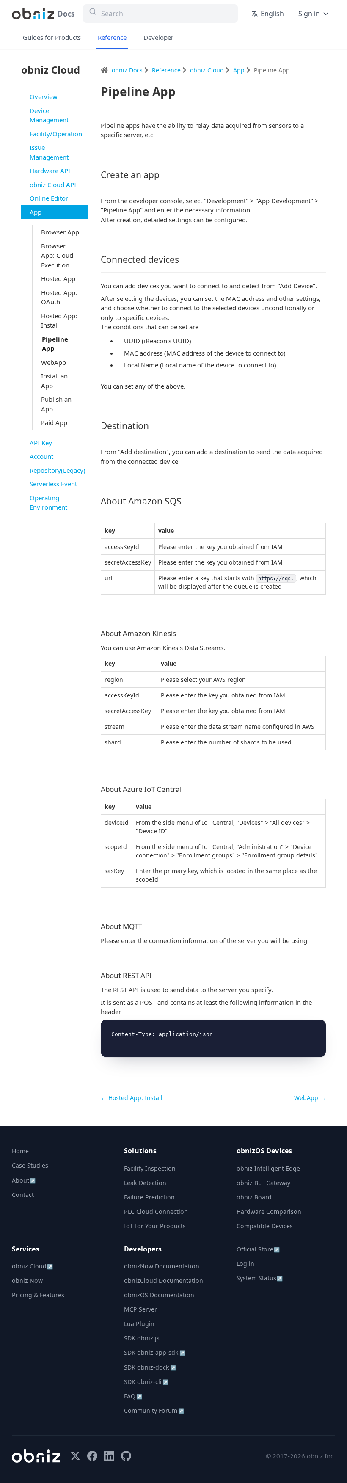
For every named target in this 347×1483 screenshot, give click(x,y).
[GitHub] (126, 1456)
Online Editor (49, 198)
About (24, 1180)
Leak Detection (145, 1183)
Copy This (305, 1029)
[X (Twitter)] (75, 1456)
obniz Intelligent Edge (268, 1168)
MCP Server (140, 1309)
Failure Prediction (149, 1197)
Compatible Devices (265, 1226)
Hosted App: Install (59, 320)
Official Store (258, 1249)
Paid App (54, 422)
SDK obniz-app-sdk (154, 1352)
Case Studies (30, 1165)
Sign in (309, 13)
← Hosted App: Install (131, 1098)
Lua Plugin (139, 1324)
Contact (23, 1195)
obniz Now (27, 1280)
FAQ (133, 1396)
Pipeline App (55, 344)
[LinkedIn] (109, 1456)
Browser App (60, 232)
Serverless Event (53, 484)
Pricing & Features (38, 1295)
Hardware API (50, 170)
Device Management (49, 115)
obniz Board (254, 1197)
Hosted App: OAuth (59, 297)
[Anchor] (164, 175)
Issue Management (49, 152)
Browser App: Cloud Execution (57, 255)
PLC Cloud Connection (156, 1211)
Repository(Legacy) (57, 470)
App (35, 212)
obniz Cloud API (53, 184)
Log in (245, 1264)
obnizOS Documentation (159, 1295)
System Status (260, 1278)
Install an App (54, 381)
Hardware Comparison (269, 1211)
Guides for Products (52, 37)
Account (41, 456)
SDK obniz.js (142, 1338)
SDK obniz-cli (146, 1382)
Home (20, 1151)
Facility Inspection (150, 1168)
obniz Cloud (208, 70)
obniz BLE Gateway (263, 1183)
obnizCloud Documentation (163, 1280)
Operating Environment (48, 502)
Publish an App (56, 404)
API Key (41, 442)
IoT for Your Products (155, 1226)
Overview (44, 96)
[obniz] (36, 1456)
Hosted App (58, 278)
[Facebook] (92, 1456)
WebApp (53, 362)
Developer (158, 37)
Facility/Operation (56, 134)
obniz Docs (128, 70)
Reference (112, 37)
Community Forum (154, 1410)
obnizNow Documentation (161, 1266)
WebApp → (310, 1098)
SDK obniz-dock (150, 1367)
